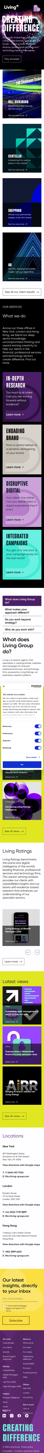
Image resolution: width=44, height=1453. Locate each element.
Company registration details (26, 1451)
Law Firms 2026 (9, 1382)
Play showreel (12, 59)
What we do (28, 1343)
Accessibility (8, 1451)
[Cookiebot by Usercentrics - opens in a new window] (31, 686)
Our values (27, 1352)
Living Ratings (9, 1370)
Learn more (13, 414)
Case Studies (8, 1343)
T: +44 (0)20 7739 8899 (15, 1212)
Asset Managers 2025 (12, 1386)
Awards (6, 1352)
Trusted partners (30, 1373)
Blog (5, 1411)
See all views (13, 1116)
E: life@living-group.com (16, 1176)
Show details (31, 757)
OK (22, 765)
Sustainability (28, 1364)
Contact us (28, 1413)
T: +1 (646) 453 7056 (13, 1172)
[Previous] (28, 952)
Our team (27, 1347)
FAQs (25, 1377)
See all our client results (20, 292)
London (20, 331)
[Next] (37, 952)
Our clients (7, 1347)
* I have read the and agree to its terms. (16, 1308)
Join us (26, 1408)
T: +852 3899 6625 (12, 1251)
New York (8, 331)
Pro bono (27, 1368)
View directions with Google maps (21, 1165)
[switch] (38, 733)
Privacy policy (27, 1447)
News (5, 1402)
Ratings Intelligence (11, 1397)
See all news (12, 831)
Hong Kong (28, 1397)
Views (5, 1407)
